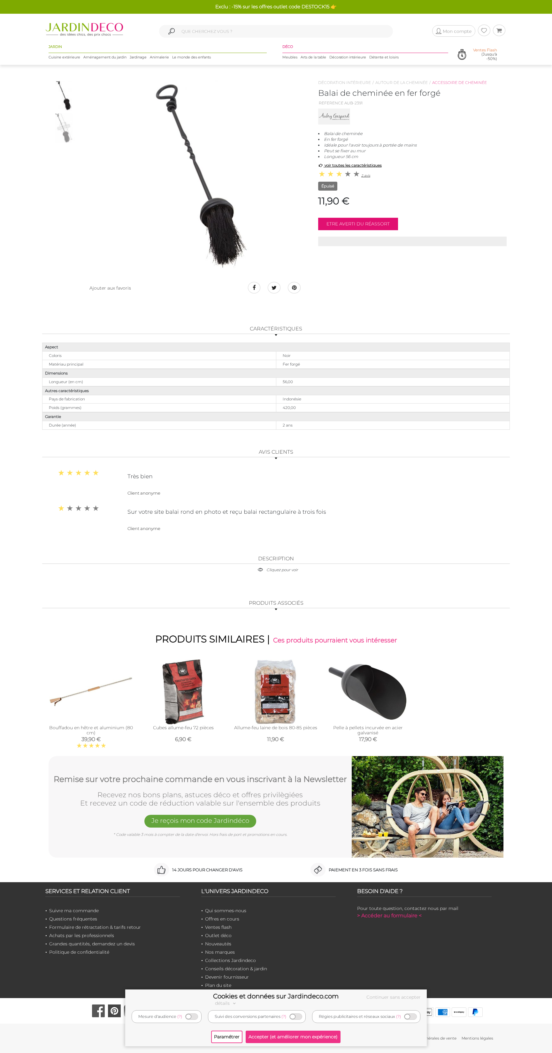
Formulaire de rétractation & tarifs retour (95, 927)
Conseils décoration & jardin (236, 969)
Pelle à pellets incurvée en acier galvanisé (368, 730)
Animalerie (159, 57)
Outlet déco (218, 935)
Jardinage (138, 57)
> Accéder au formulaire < (389, 916)
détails (223, 1003)
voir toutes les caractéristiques (353, 165)
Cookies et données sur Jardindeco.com (276, 996)
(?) (179, 1016)
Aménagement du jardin (104, 57)
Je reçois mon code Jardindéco (200, 820)
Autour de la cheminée (401, 82)
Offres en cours (222, 919)
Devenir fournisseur (227, 977)
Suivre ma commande (74, 910)
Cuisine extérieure (64, 57)
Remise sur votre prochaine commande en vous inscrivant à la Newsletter (200, 779)
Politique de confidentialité (79, 952)
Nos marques (220, 952)
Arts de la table (313, 57)
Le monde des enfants (191, 57)
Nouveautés (218, 944)
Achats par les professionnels (81, 935)
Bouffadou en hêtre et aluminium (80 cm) (91, 730)
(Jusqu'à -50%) (485, 54)
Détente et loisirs (384, 57)
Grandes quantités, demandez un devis (92, 944)
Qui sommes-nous (225, 910)
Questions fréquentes (73, 919)
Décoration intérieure (347, 57)
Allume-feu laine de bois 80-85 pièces (275, 728)
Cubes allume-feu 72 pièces (183, 728)
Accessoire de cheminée (459, 82)
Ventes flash (218, 927)
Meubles (289, 57)
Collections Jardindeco (230, 960)
